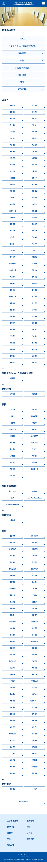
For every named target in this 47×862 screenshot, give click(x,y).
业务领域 (30, 821)
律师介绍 (10, 827)
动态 (28, 827)
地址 (9, 839)
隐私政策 (10, 845)
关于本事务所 (12, 821)
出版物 (10, 833)
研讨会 (29, 833)
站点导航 (30, 839)
